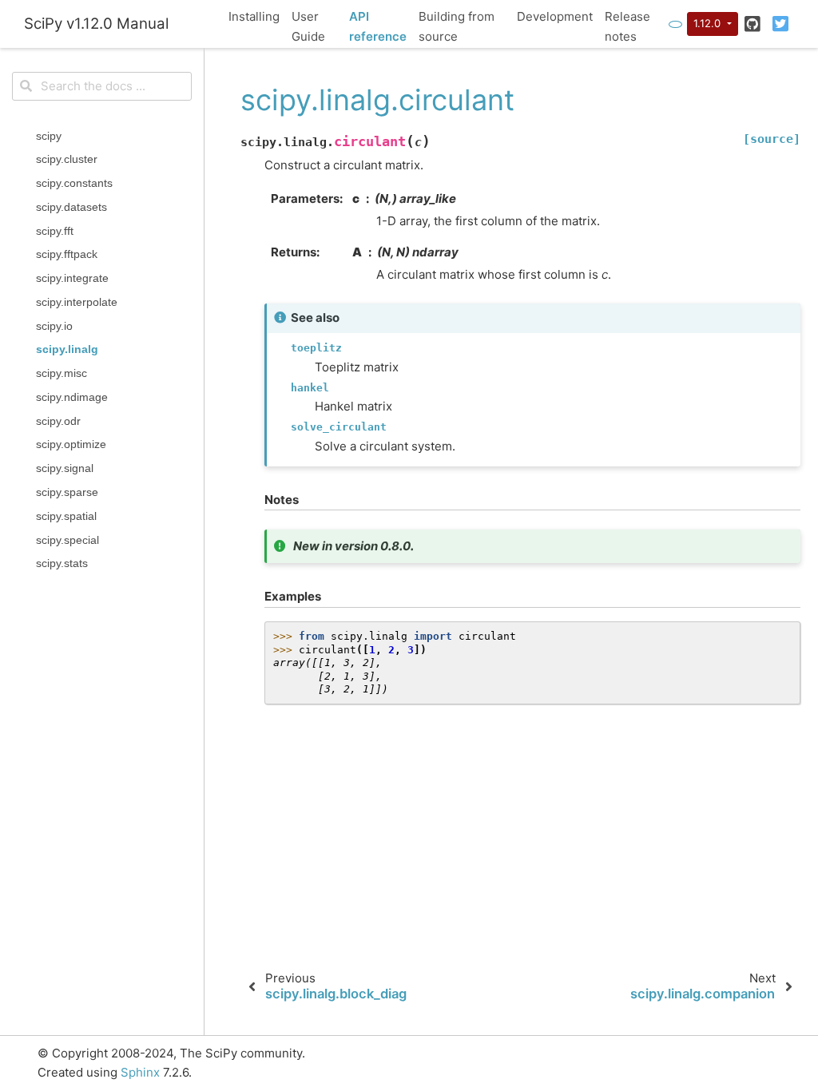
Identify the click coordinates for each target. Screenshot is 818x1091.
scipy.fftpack (66, 254)
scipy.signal (64, 468)
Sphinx (140, 1072)
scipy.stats (62, 563)
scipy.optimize (71, 444)
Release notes (627, 26)
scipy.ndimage (72, 397)
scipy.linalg (67, 349)
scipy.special (67, 540)
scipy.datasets (71, 207)
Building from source (456, 26)
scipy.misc (61, 373)
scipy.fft (54, 231)
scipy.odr (58, 421)
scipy (49, 136)
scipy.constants (74, 183)
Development (555, 16)
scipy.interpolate (76, 302)
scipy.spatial (66, 516)
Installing (254, 16)
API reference (378, 26)
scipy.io (54, 326)
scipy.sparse (67, 492)
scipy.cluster (66, 159)
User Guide (308, 26)
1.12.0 (708, 23)
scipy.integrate (72, 278)
